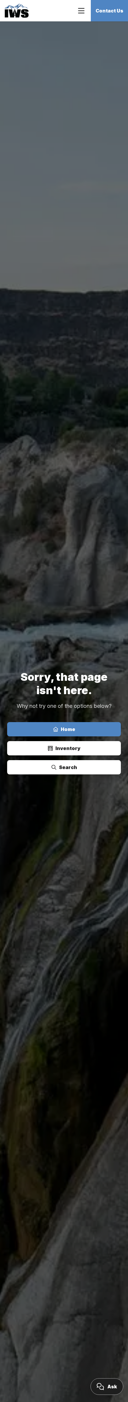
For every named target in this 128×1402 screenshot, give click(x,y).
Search (68, 767)
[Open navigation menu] (81, 10)
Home (68, 729)
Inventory (67, 748)
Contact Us (109, 11)
